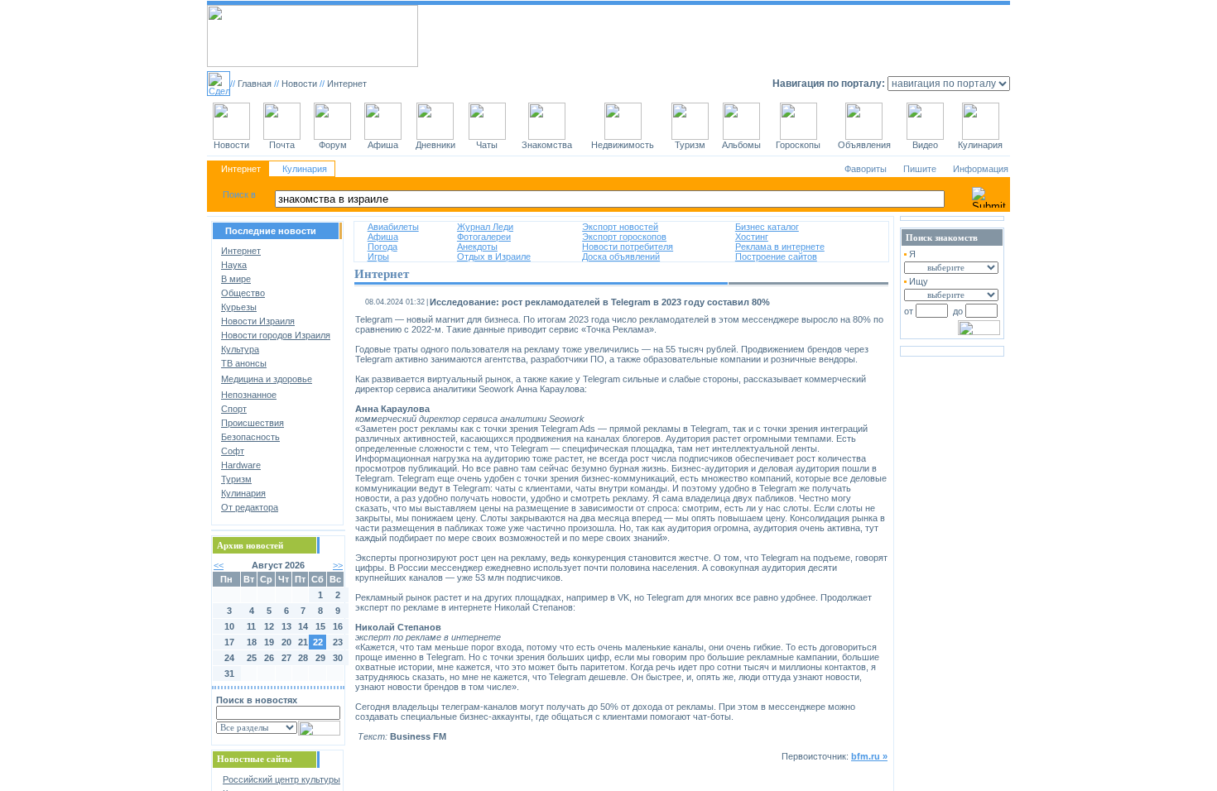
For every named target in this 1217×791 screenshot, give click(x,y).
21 (303, 642)
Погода (382, 247)
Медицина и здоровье (266, 379)
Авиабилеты (393, 227)
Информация (980, 169)
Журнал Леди (485, 227)
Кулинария (304, 169)
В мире (236, 279)
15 (320, 626)
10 (229, 626)
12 (269, 626)
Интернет (241, 169)
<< (219, 565)
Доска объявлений (621, 256)
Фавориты (865, 169)
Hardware (241, 465)
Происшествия (252, 423)
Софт (232, 451)
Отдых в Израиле (494, 256)
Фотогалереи (484, 237)
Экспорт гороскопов (624, 237)
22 (318, 642)
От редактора (249, 507)
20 (286, 642)
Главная (255, 84)
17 (229, 642)
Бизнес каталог (767, 227)
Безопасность (250, 437)
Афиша (383, 237)
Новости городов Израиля (275, 335)
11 (251, 626)
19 (269, 642)
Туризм (236, 479)
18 (252, 642)
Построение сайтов (776, 256)
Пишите (919, 169)
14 (303, 626)
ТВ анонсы (244, 363)
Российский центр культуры (281, 779)
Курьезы (239, 307)
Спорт (234, 409)
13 (286, 626)
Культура (240, 349)
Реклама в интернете (780, 247)
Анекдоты (477, 247)
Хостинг (751, 237)
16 (338, 626)
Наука (234, 265)
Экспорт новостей (620, 227)
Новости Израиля (258, 321)
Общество (243, 293)
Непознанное (249, 395)
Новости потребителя (627, 247)
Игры (378, 256)
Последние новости (270, 231)
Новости (299, 84)
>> (338, 565)
